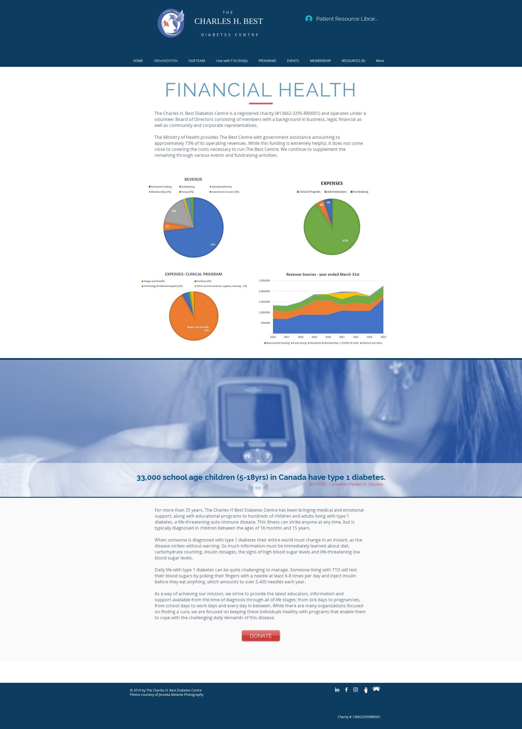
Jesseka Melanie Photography (181, 694)
